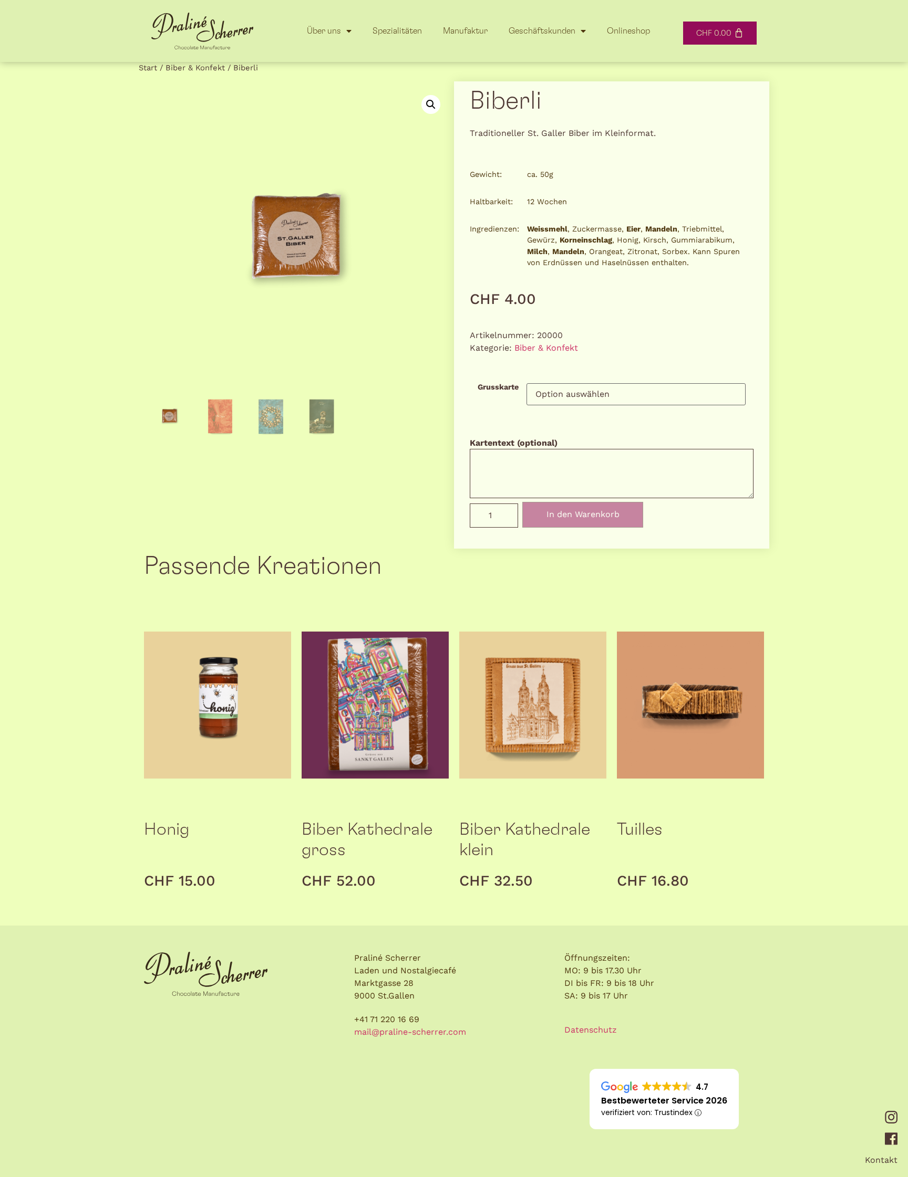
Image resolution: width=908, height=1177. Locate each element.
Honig (166, 829)
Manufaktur (465, 31)
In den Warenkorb (583, 514)
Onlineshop (628, 31)
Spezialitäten (397, 31)
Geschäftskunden (542, 31)
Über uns (324, 31)
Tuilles (640, 829)
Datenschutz (590, 1030)
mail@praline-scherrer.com (410, 1032)
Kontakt (881, 1160)
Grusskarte (498, 387)
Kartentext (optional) (514, 443)
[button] (430, 104)
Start (148, 67)
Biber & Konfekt (195, 67)
